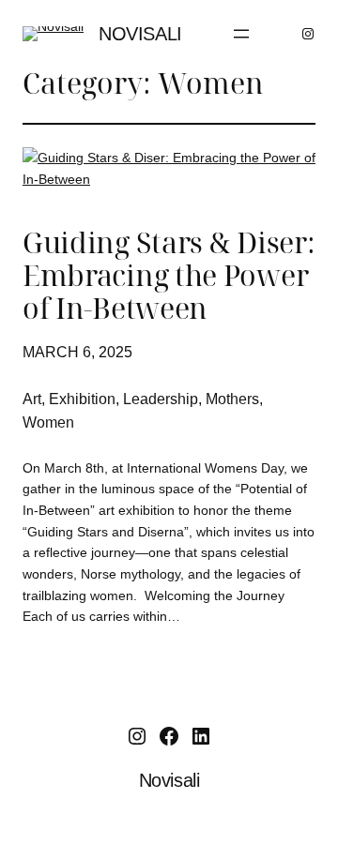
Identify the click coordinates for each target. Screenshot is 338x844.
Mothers (232, 399)
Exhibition (82, 399)
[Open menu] (241, 34)
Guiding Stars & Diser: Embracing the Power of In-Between (169, 276)
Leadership (160, 399)
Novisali (140, 33)
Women (48, 422)
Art (32, 399)
